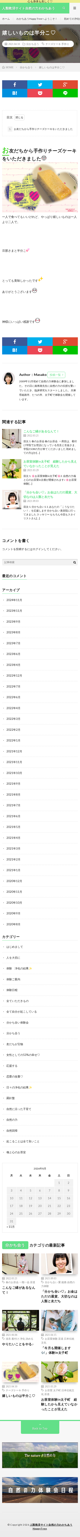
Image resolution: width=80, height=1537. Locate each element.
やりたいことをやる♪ (18, 1344)
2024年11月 (14, 600)
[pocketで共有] (39, 93)
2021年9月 (13, 783)
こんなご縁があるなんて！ (41, 431)
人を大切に (13, 957)
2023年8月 (13, 632)
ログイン (38, 549)
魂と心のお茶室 (16, 1152)
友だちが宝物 (14, 1044)
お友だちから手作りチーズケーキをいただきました (41, 129)
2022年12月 (14, 675)
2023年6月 (13, 654)
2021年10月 (14, 773)
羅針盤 (10, 1098)
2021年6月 (13, 816)
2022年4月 (13, 708)
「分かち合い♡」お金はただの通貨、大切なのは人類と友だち (59, 1296)
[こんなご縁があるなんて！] (11, 438)
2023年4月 (13, 665)
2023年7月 (13, 643)
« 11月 (11, 1226)
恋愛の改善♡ (14, 1076)
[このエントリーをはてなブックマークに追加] (14, 93)
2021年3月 (13, 848)
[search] (74, 562)
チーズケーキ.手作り (57, 44)
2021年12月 (14, 751)
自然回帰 (11, 1130)
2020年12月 (14, 881)
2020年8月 (13, 924)
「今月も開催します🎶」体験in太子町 (56, 1350)
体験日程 (11, 990)
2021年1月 (13, 870)
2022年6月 (13, 697)
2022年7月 (13, 686)
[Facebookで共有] (14, 84)
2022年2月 (13, 729)
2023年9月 (13, 621)
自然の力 (11, 1119)
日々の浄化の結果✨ (19, 1087)
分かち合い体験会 (17, 1022)
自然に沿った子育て (18, 1109)
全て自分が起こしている (21, 1011)
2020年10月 (14, 902)
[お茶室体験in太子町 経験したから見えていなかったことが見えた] (11, 468)
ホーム (6, 18)
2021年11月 (14, 762)
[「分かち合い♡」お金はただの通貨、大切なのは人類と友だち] (11, 499)
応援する (11, 1065)
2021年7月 (13, 805)
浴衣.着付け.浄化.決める (19, 1338)
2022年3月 (13, 718)
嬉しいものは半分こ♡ (18, 1395)
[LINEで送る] (65, 93)
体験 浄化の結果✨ (19, 968)
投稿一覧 (55, 374)
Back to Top (40, 1428)
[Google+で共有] (65, 84)
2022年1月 (13, 740)
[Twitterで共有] (39, 84)
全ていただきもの (17, 1001)
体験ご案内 (13, 979)
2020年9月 (13, 913)
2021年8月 (13, 794)
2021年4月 (13, 837)
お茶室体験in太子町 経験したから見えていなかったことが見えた (59, 1404)
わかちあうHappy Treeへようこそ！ (36, 18)
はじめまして (14, 946)
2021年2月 (13, 859)
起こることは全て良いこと (23, 1141)
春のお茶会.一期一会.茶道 (20, 1282)
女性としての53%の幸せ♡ (23, 1054)
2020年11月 (14, 891)
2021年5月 (13, 827)
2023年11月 (14, 610)
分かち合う (32, 44)
